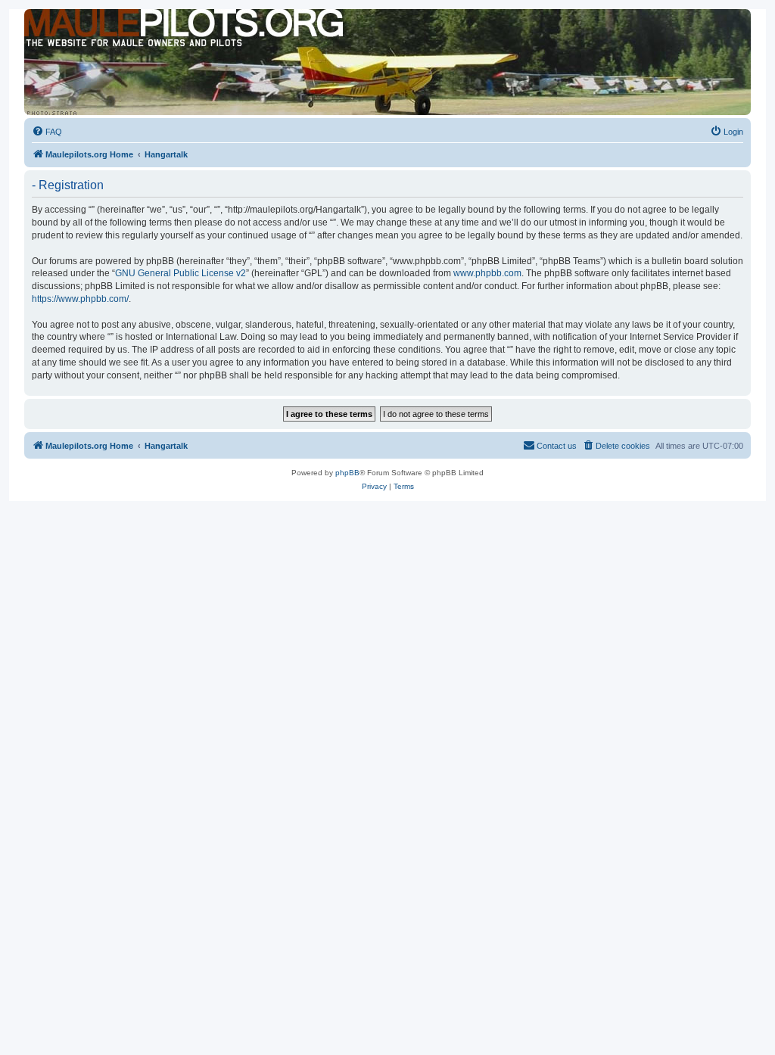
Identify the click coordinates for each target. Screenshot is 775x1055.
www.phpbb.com (487, 273)
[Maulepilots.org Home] (93, 37)
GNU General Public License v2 (180, 273)
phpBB (347, 472)
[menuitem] (47, 132)
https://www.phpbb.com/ (80, 299)
